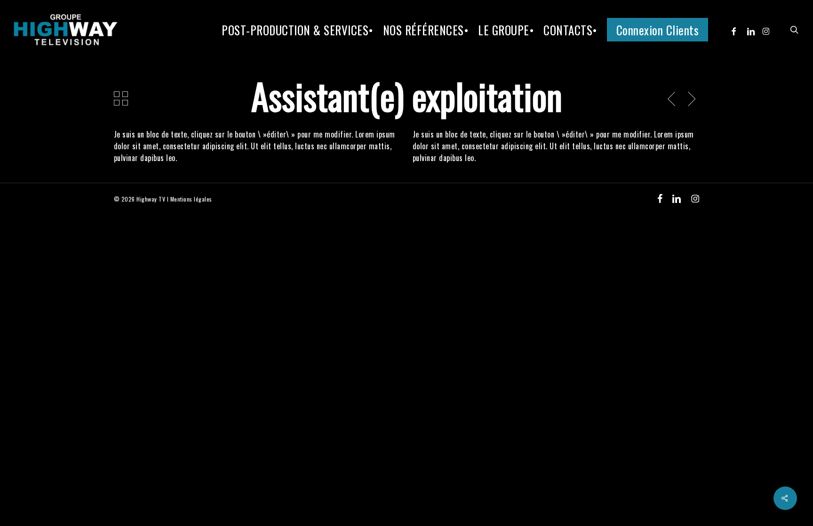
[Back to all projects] (121, 98)
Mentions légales (191, 199)
